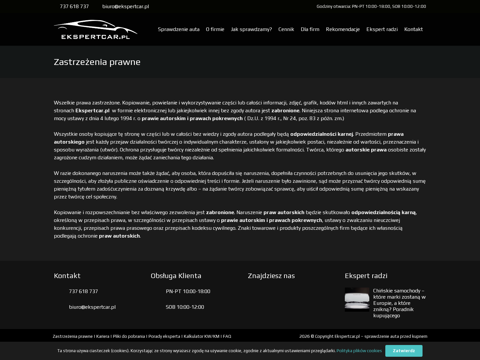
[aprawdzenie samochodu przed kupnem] (95, 29)
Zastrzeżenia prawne (73, 336)
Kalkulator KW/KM (201, 336)
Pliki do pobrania (129, 336)
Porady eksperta (164, 336)
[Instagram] (274, 296)
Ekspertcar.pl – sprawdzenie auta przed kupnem (381, 336)
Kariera (102, 336)
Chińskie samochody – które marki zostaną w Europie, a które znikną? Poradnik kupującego (399, 303)
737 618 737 (83, 291)
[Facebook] (256, 296)
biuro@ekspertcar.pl (92, 307)
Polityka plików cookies (359, 350)
